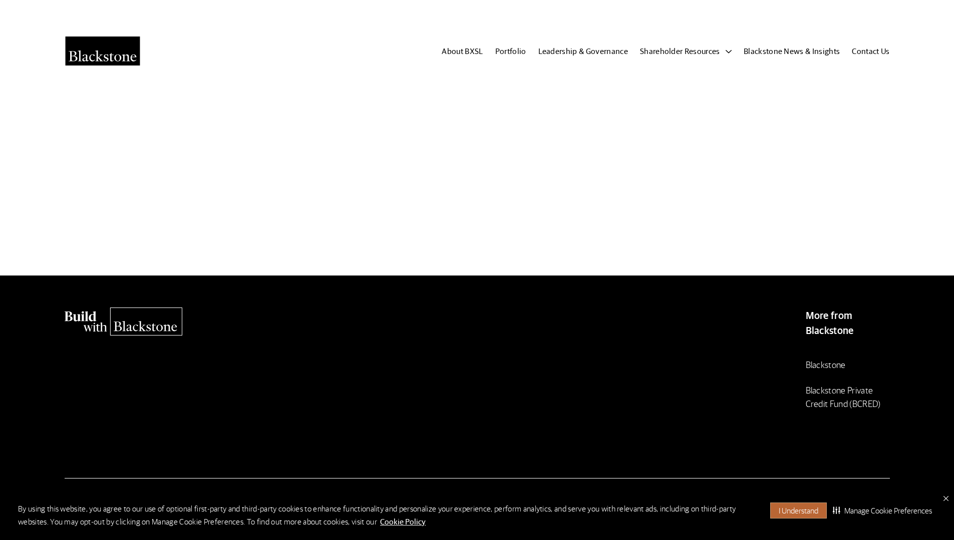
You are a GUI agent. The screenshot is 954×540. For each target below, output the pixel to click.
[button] (882, 510)
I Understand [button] (798, 510)
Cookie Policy (403, 521)
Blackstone (826, 364)
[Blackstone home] (165, 322)
